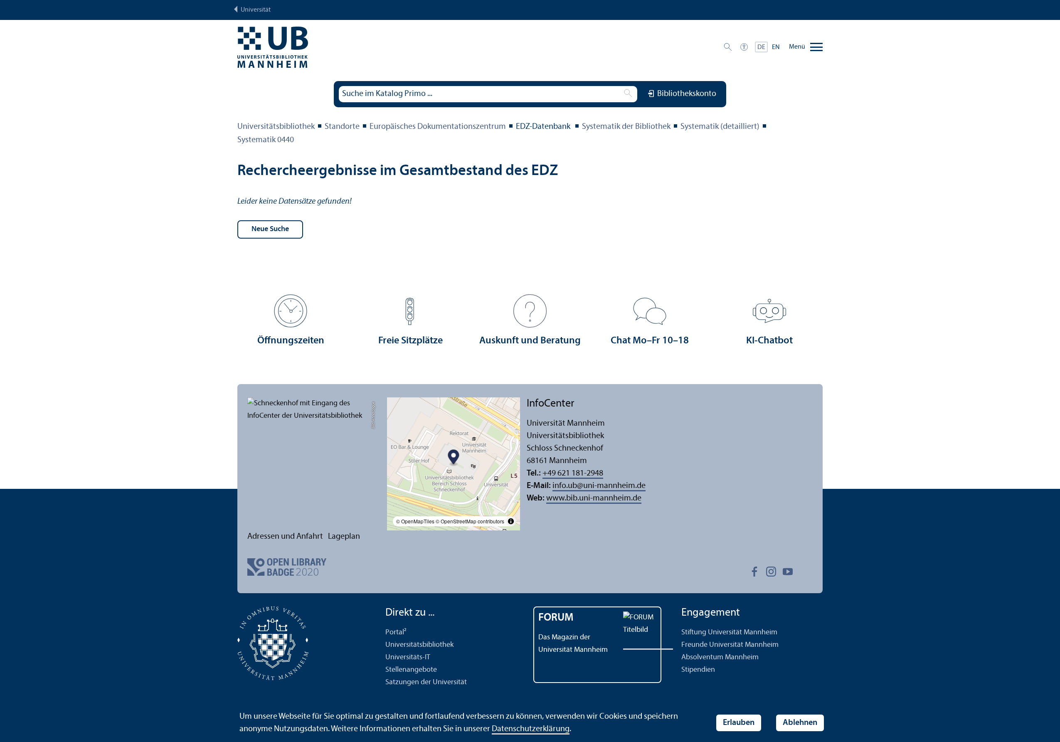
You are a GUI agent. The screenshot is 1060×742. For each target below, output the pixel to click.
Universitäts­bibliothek (276, 127)
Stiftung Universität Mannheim (729, 632)
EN (776, 47)
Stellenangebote (411, 670)
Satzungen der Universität (426, 682)
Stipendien (698, 670)
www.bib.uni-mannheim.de (593, 498)
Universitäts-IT (407, 657)
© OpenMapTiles (415, 521)
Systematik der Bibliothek (626, 127)
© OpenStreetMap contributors (470, 521)
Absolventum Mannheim (720, 657)
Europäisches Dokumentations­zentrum (438, 127)
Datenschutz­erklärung (530, 729)
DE (761, 47)
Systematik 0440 (265, 140)
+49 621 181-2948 (572, 473)
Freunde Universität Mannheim (730, 645)
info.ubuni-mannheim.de (599, 486)
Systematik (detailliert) (719, 127)
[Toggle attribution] (511, 521)
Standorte (342, 127)
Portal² (396, 632)
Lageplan (344, 536)
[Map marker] (453, 458)
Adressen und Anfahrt (285, 536)
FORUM (556, 618)
